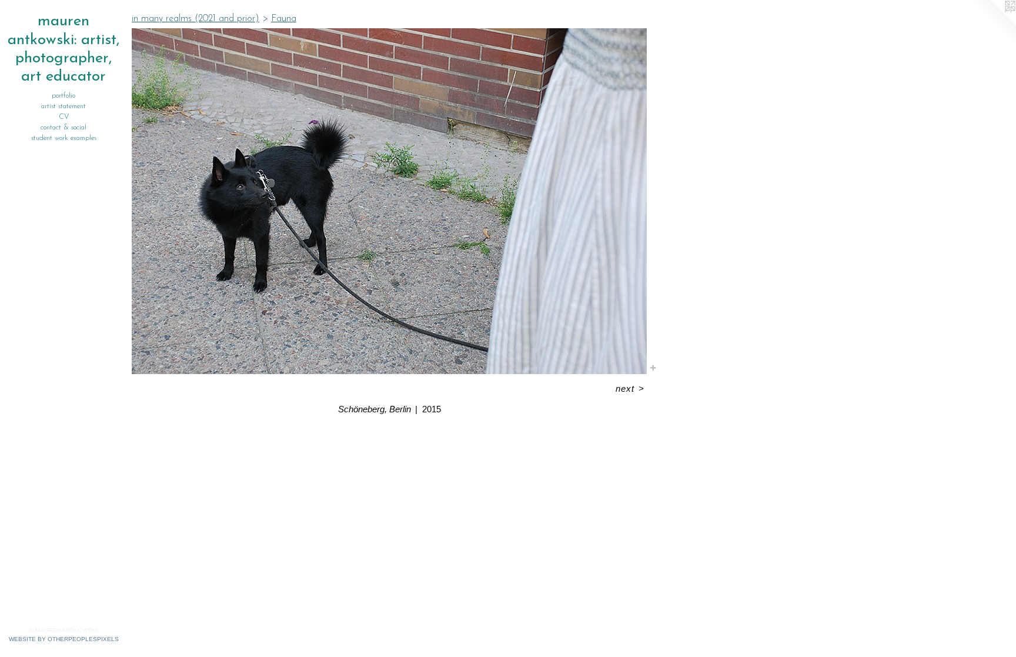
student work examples (63, 138)
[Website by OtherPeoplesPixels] (992, 23)
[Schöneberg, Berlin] (389, 201)
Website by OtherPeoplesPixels (64, 639)
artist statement (63, 106)
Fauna (283, 19)
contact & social (63, 127)
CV (64, 117)
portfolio (63, 95)
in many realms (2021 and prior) (195, 19)
